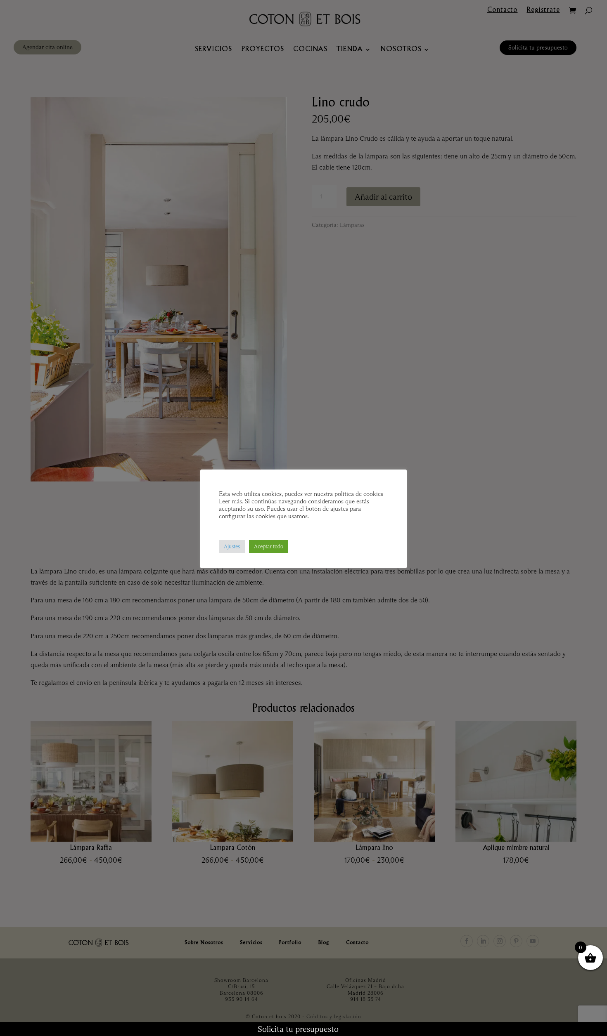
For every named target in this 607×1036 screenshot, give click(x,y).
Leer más (230, 501)
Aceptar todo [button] (268, 546)
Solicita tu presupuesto (298, 1029)
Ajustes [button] (232, 546)
